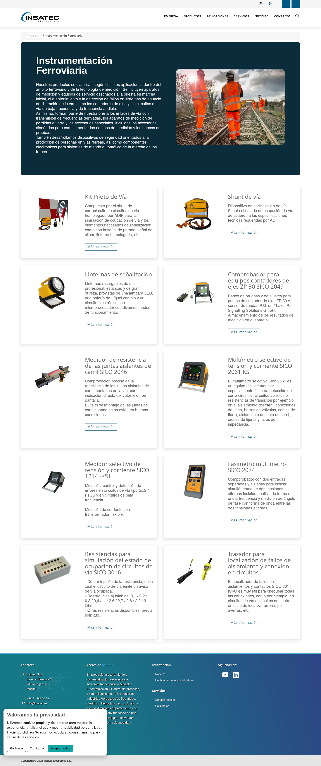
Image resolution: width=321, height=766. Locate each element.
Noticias (160, 674)
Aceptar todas (60, 748)
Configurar (37, 748)
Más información (100, 247)
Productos (33, 35)
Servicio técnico (165, 699)
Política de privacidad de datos (174, 680)
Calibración (162, 706)
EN (270, 3)
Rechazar (16, 748)
